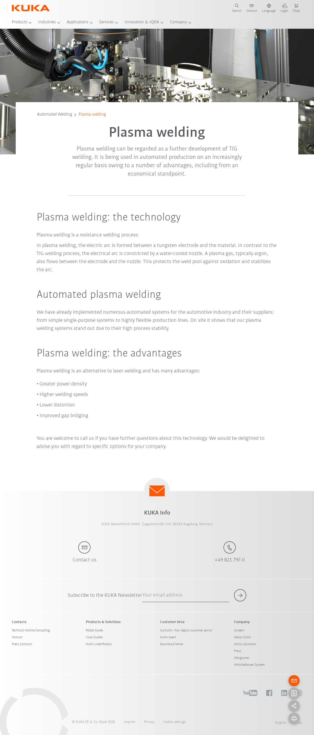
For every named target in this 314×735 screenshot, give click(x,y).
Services (106, 22)
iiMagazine (241, 658)
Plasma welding (92, 114)
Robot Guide (94, 630)
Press (237, 651)
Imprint (129, 722)
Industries (47, 22)
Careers (239, 630)
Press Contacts (22, 644)
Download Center (171, 644)
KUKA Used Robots (99, 644)
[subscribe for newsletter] (240, 595)
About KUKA (242, 637)
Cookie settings (174, 722)
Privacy (149, 722)
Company (178, 22)
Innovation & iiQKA (142, 22)
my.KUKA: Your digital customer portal (186, 630)
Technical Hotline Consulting (31, 630)
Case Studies (94, 637)
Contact (17, 637)
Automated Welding (54, 114)
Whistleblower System (249, 665)
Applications (77, 22)
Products (19, 22)
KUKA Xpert (168, 637)
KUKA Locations (245, 644)
